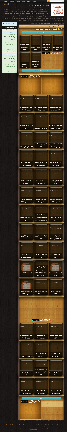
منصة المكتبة (52, 426)
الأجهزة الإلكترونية (61, 421)
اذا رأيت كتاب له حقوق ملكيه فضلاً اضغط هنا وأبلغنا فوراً (27, 428)
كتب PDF (5, 1)
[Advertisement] (41, 308)
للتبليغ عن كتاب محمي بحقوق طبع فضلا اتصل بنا (14, 424)
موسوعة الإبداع (32, 429)
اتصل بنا (32, 426)
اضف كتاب (34, 1)
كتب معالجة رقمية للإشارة (10, 42)
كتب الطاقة (12, 39)
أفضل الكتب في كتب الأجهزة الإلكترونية (10, 24)
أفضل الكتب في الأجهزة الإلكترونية (41, 70)
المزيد (41, 398)
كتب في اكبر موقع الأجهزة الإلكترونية (25, 421)
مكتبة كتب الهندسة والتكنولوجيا (10, 52)
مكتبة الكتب (12, 1)
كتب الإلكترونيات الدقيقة (10, 47)
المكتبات (18, 1)
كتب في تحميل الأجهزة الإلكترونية (51, 421)
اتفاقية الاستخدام (38, 426)
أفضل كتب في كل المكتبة (41, 32)
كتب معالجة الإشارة (11, 49)
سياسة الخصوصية (46, 426)
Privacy (25, 426)
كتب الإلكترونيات (12, 34)
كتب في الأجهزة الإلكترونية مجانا (38, 421)
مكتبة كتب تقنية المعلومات (11, 30)
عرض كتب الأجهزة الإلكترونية (10, 27)
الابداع (63, 23)
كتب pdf (29, 426)
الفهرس (28, 1)
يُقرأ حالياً (23, 1)
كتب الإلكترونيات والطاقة (11, 32)
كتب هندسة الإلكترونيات (10, 44)
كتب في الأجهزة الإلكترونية (35, 23)
